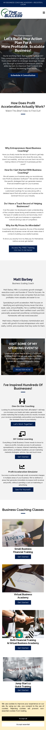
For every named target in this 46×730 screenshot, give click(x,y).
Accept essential (23, 724)
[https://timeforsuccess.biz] (11, 13)
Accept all (23, 719)
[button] (44, 13)
